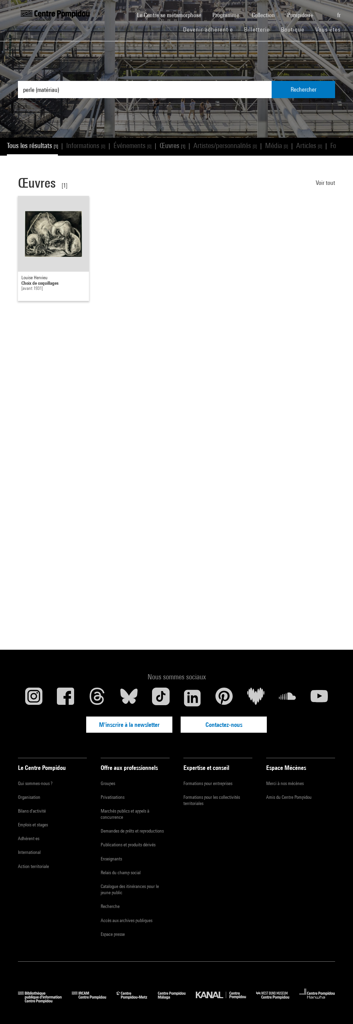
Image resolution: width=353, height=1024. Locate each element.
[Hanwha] (317, 1001)
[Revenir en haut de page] (336, 1008)
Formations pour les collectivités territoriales (211, 800)
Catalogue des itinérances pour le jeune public (130, 889)
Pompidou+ (301, 15)
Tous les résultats (32, 145)
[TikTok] (160, 698)
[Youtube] (319, 698)
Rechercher (303, 89)
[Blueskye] (129, 698)
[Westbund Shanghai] (278, 1001)
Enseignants (111, 858)
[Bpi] (45, 1001)
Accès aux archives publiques (126, 920)
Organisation (29, 797)
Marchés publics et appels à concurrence (125, 814)
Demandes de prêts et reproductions (132, 831)
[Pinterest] (224, 698)
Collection (264, 15)
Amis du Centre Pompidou (289, 797)
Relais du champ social (121, 872)
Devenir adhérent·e (211, 29)
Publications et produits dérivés (128, 844)
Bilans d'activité (32, 811)
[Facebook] (65, 698)
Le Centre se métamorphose (172, 15)
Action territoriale (33, 866)
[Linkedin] (192, 698)
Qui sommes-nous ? (35, 783)
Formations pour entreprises (207, 783)
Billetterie (257, 29)
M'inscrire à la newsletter (129, 724)
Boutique (295, 29)
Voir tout (325, 182)
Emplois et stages (33, 824)
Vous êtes (328, 29)
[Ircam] (94, 1001)
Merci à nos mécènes (285, 783)
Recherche (110, 906)
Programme (226, 15)
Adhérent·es (28, 838)
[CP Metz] (137, 1001)
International (29, 852)
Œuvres (172, 145)
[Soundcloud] (287, 698)
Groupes (108, 783)
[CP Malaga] (177, 1001)
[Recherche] (326, 11)
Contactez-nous (223, 724)
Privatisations (112, 797)
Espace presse (113, 934)
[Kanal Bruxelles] (226, 1001)
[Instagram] (34, 698)
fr (339, 15)
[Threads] (97, 698)
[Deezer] (256, 698)
